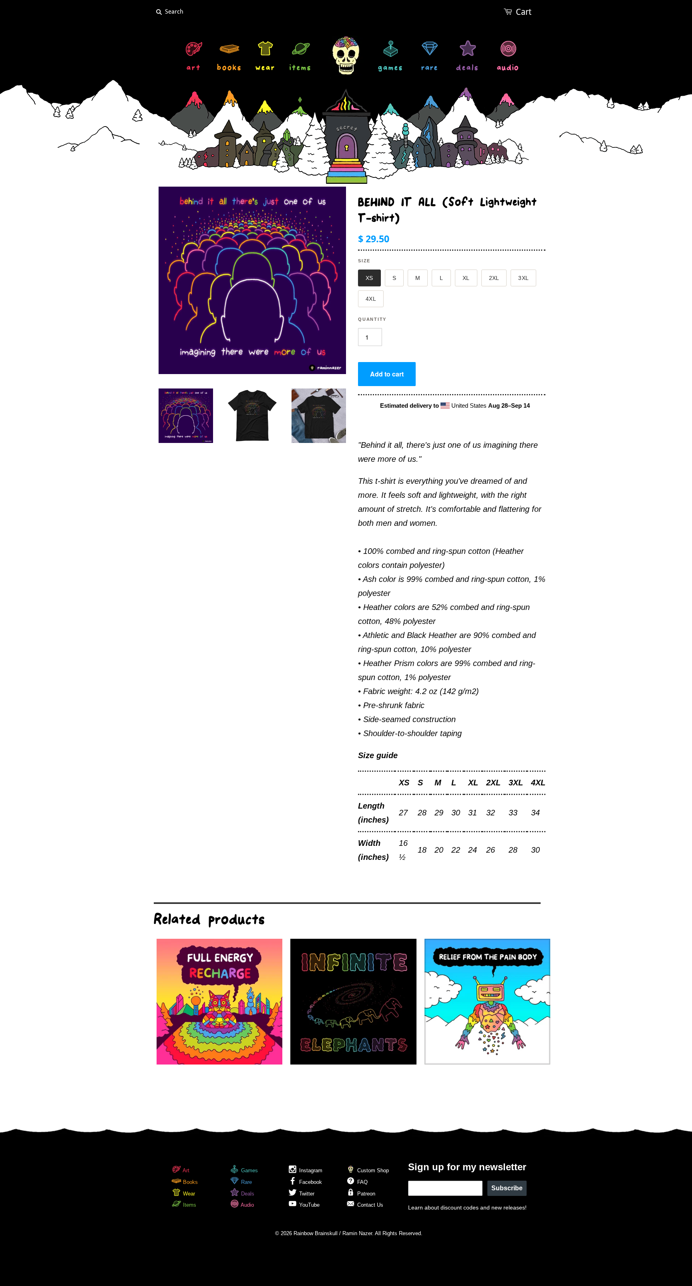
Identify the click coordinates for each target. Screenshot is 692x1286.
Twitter (306, 1194)
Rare (245, 1182)
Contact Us (369, 1205)
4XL (371, 299)
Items (188, 1205)
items (301, 69)
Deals (246, 1194)
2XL (494, 278)
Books (189, 1182)
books (229, 69)
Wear (188, 1194)
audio (508, 69)
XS (369, 278)
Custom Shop (372, 1170)
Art (185, 1170)
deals (467, 69)
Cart (523, 12)
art (194, 69)
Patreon (365, 1194)
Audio (246, 1205)
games (390, 69)
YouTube (309, 1205)
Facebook (310, 1182)
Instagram (310, 1170)
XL (466, 278)
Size (364, 260)
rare (429, 69)
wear (265, 69)
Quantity (372, 319)
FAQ (362, 1182)
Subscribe (507, 1188)
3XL (523, 278)
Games (248, 1170)
